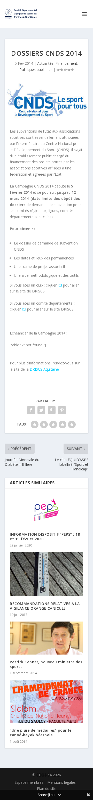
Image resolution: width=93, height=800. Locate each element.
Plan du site (46, 788)
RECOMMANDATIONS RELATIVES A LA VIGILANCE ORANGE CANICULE (45, 606)
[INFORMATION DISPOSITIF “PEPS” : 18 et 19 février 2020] (46, 510)
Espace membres (28, 782)
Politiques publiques (35, 69)
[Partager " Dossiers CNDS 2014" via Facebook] (31, 410)
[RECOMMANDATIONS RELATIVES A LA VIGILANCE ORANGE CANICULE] (46, 574)
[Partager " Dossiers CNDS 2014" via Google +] (52, 410)
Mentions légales (61, 782)
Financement (66, 63)
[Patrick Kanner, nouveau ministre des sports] (46, 638)
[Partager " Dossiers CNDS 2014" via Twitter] (41, 410)
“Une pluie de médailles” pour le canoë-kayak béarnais (40, 732)
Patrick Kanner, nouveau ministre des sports (46, 664)
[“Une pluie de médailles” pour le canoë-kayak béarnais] (46, 701)
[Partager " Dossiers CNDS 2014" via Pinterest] (62, 410)
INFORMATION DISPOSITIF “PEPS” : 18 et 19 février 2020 (45, 536)
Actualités (45, 63)
